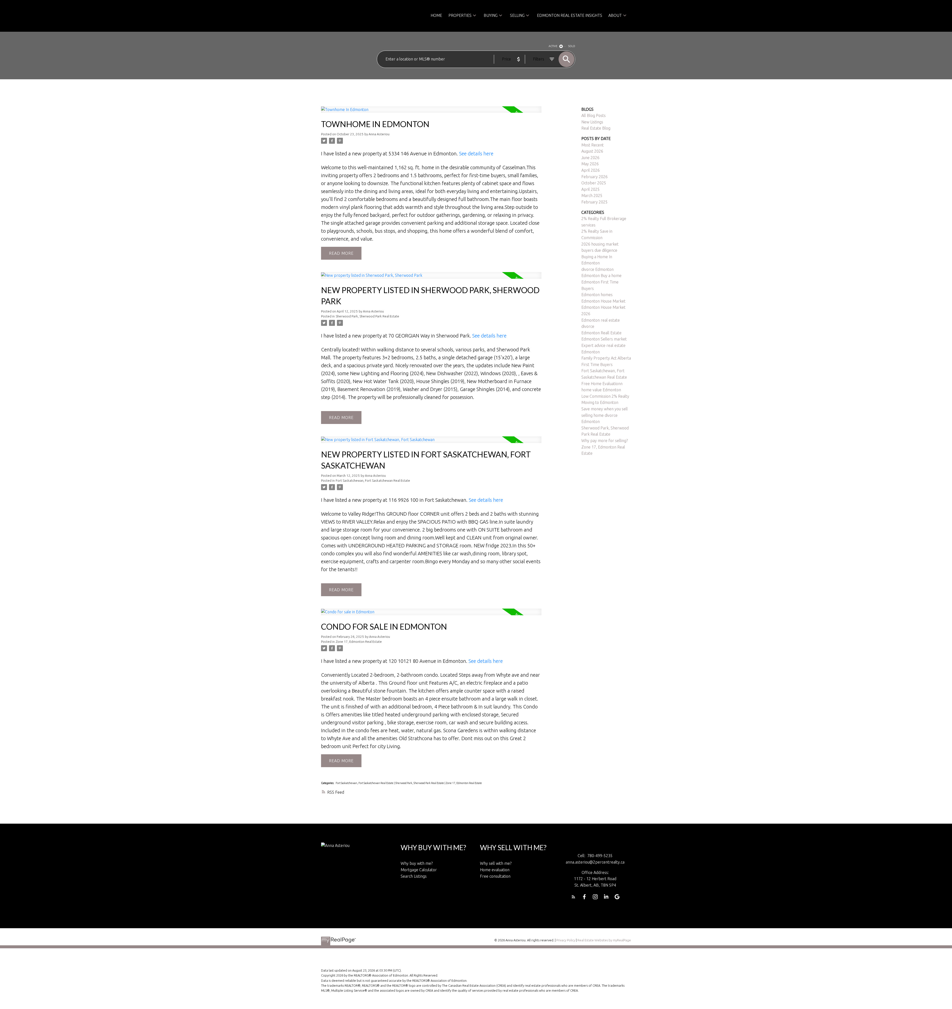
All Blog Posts (593, 115)
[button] (573, 896)
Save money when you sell (604, 409)
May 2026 (590, 164)
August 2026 (592, 151)
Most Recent (592, 145)
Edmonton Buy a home (601, 275)
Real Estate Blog (595, 128)
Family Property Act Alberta (606, 358)
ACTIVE (553, 46)
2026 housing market (600, 244)
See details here (476, 153)
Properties (460, 15)
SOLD (571, 46)
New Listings (592, 122)
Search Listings (414, 876)
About (615, 15)
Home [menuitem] (436, 15)
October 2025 (593, 183)
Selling (517, 15)
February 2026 (594, 176)
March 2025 (591, 195)
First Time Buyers (597, 364)
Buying (491, 15)
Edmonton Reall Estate (601, 333)
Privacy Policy (565, 940)
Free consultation (495, 876)
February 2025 (594, 202)
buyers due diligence (599, 250)
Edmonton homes (597, 294)
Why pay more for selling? (604, 440)
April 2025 (590, 189)
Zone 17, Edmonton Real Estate (359, 642)
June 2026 (590, 157)
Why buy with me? (417, 863)
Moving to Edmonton (599, 402)
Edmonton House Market (603, 301)
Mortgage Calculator (419, 870)
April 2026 (590, 170)
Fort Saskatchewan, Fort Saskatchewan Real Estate (373, 480)
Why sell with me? (495, 863)
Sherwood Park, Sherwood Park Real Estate (367, 316)
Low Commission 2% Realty (605, 396)
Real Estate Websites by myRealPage (604, 940)
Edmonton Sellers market (604, 339)
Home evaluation (494, 870)
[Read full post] (431, 112)
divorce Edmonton (597, 269)
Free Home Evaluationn (602, 383)
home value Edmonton (601, 390)
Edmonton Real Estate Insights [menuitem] (569, 15)
